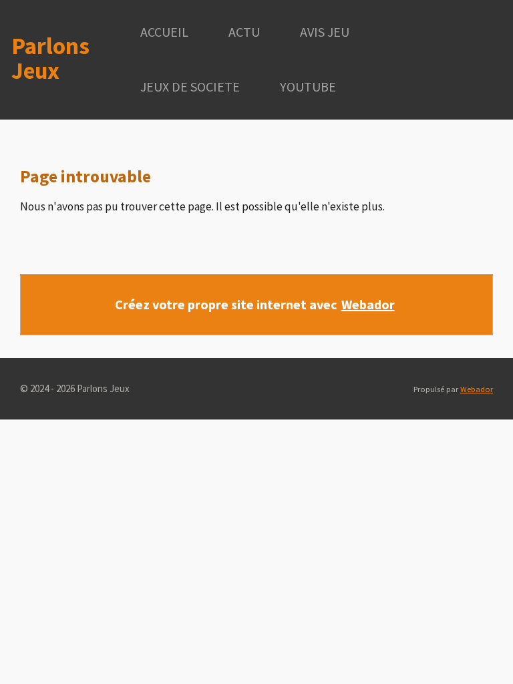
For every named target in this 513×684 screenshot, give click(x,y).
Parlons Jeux (50, 58)
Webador (368, 304)
